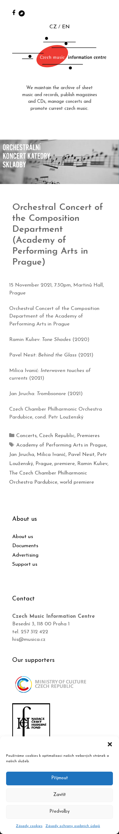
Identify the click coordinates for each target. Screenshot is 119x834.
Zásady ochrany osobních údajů (72, 826)
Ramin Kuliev (92, 463)
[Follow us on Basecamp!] (22, 13)
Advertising (25, 555)
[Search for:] (108, 12)
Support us (24, 564)
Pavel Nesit (81, 454)
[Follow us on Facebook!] (14, 12)
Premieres (88, 435)
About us (22, 536)
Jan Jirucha (21, 454)
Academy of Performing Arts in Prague (61, 445)
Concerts (26, 435)
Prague (43, 463)
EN (66, 27)
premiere (64, 463)
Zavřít (59, 795)
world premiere (77, 482)
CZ (53, 27)
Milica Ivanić (51, 454)
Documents (25, 545)
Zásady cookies (29, 826)
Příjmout (59, 778)
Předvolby (59, 811)
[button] (110, 744)
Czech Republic (56, 435)
